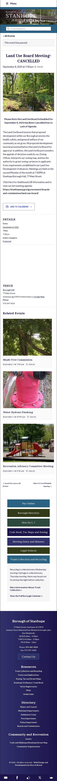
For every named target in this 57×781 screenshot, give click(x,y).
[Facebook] (17, 777)
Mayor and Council (28, 707)
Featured (7, 241)
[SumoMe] (51, 777)
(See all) (40, 67)
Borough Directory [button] (28, 512)
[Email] (5, 777)
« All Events (9, 35)
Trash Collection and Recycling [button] (28, 559)
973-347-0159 (32, 647)
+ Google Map (38, 297)
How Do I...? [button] (28, 522)
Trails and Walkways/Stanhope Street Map (28, 743)
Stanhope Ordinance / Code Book (28, 683)
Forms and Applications (28, 675)
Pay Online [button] (28, 503)
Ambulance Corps (28, 715)
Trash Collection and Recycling (28, 671)
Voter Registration (28, 687)
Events (29, 739)
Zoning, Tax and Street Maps (28, 679)
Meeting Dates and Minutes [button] (28, 541)
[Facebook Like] (28, 777)
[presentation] (27, 337)
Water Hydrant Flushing (18, 412)
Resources (28, 666)
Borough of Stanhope (20, 17)
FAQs (28, 690)
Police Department (28, 722)
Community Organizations (28, 746)
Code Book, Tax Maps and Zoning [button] (28, 532)
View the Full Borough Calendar (25, 596)
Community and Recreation (28, 734)
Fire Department (28, 718)
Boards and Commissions (28, 726)
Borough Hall (8, 290)
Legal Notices (28, 550)
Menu (13, 3)
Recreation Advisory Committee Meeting (28, 466)
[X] (40, 777)
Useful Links (28, 694)
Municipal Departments (28, 711)
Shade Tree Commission (17, 359)
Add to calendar (19, 206)
